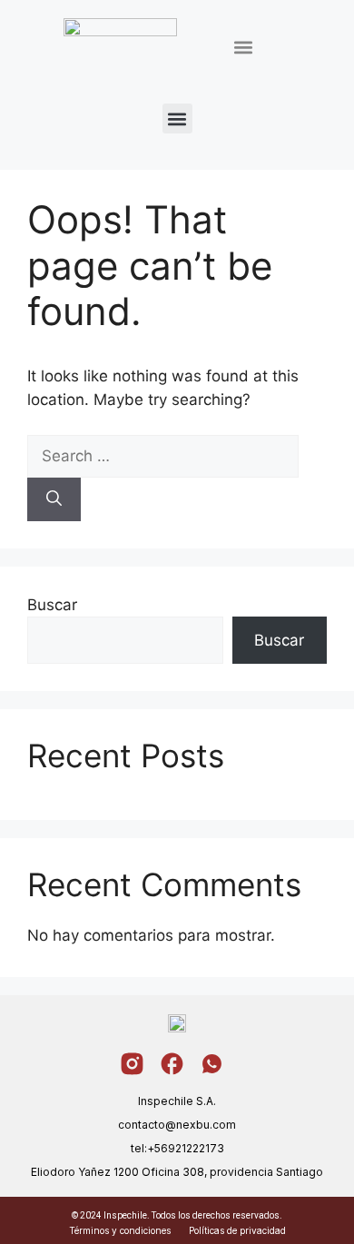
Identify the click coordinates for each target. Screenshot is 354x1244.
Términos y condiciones (120, 1230)
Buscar (52, 605)
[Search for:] (163, 456)
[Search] (54, 499)
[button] (243, 48)
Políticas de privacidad (237, 1230)
